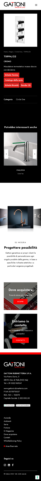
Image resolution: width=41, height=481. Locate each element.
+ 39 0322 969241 (14, 383)
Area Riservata (11, 446)
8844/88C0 (21, 170)
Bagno (11, 52)
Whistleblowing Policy (13, 441)
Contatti (7, 437)
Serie (6, 424)
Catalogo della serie (14, 80)
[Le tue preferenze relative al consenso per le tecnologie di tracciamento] (37, 477)
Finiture (7, 427)
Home (6, 52)
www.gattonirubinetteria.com (15, 388)
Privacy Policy (10, 405)
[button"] (5, 465)
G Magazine (9, 431)
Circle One (18, 52)
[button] (20, 30)
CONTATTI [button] (20, 340)
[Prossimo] (35, 154)
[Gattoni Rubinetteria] (14, 5)
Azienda (7, 418)
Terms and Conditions (23, 405)
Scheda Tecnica (11, 75)
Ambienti (7, 421)
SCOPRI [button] (20, 302)
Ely (21, 174)
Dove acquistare (10, 434)
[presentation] (6, 158)
